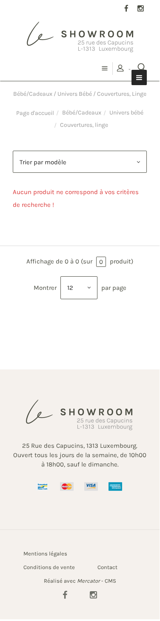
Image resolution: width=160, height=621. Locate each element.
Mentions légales (45, 553)
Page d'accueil (35, 113)
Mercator (88, 581)
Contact (107, 567)
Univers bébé (126, 112)
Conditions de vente (49, 567)
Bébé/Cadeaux (81, 112)
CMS (110, 581)
